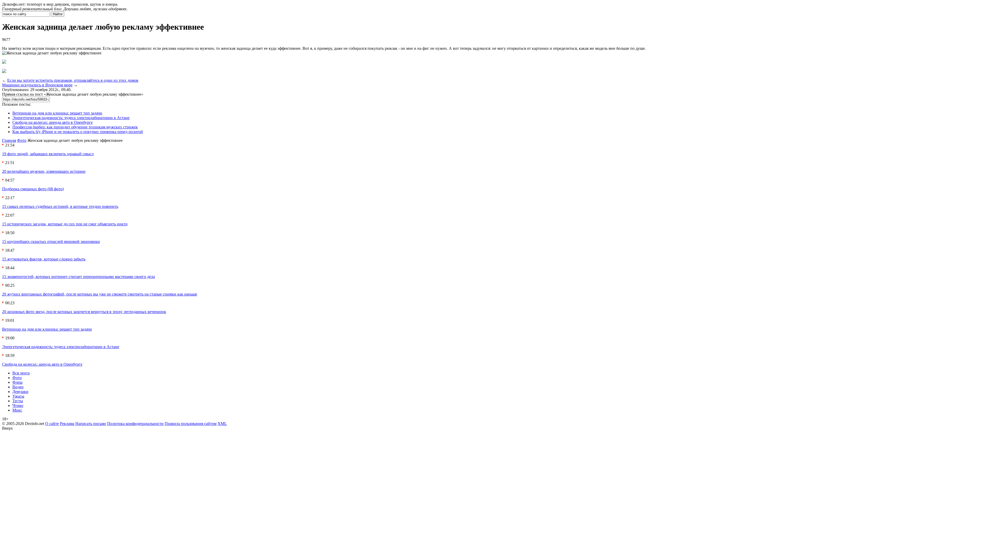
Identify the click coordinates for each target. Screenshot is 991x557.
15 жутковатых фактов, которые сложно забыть (43, 259)
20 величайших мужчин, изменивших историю (43, 171)
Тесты (17, 401)
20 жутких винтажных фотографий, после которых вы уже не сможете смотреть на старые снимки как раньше (99, 294)
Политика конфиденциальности (135, 423)
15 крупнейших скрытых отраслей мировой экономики (51, 241)
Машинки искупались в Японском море (37, 85)
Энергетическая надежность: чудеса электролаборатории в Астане (71, 118)
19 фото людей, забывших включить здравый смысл (48, 154)
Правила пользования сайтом (191, 423)
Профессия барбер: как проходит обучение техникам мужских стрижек (75, 127)
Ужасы (18, 396)
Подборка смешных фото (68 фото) (33, 189)
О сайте (52, 423)
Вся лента (21, 373)
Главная (9, 140)
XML (222, 423)
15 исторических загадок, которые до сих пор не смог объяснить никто (64, 224)
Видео (17, 387)
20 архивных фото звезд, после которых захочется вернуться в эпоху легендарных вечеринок (84, 311)
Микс (17, 410)
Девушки (20, 391)
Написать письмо (90, 423)
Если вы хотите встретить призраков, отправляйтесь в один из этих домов (72, 80)
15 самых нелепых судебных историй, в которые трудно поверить (60, 206)
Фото (21, 140)
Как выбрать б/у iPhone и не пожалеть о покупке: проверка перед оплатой (77, 131)
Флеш (17, 382)
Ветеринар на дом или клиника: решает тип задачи (57, 113)
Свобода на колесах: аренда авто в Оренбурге (52, 122)
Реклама (67, 423)
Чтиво (17, 405)
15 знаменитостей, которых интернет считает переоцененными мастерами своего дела (78, 276)
